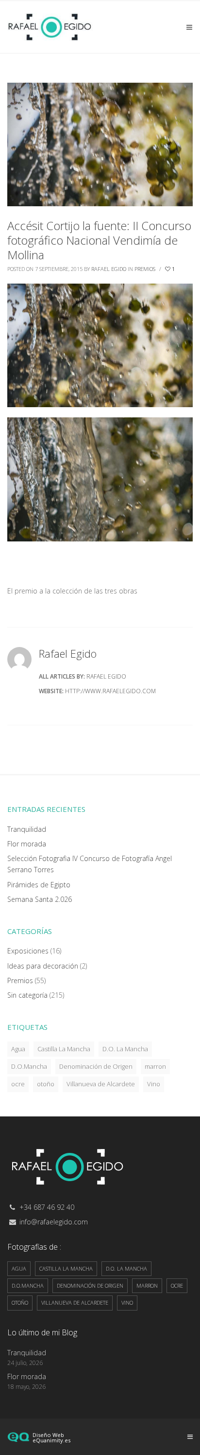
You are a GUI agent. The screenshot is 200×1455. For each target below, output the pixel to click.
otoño (45, 1083)
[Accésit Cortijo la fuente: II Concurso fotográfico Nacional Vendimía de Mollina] (100, 143)
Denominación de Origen (96, 1066)
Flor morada (26, 843)
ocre (18, 1083)
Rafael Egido (108, 268)
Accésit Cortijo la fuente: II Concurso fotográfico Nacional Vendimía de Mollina (99, 240)
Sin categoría (27, 995)
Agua (18, 1048)
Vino (153, 1083)
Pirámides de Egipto (38, 884)
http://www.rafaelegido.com (110, 691)
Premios (144, 268)
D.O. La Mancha (125, 1048)
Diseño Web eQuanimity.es (51, 1437)
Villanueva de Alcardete (101, 1083)
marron (155, 1066)
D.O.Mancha (29, 1066)
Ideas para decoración (42, 965)
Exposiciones (28, 950)
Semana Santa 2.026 (39, 899)
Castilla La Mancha (63, 1048)
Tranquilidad (26, 829)
